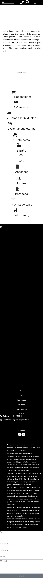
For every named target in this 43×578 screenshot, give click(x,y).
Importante (21, 404)
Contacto (21, 414)
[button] (35, 2)
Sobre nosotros (21, 409)
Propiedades (21, 400)
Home (21, 391)
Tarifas (21, 395)
